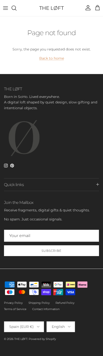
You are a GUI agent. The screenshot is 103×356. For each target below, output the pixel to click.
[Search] (16, 8)
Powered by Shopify (42, 339)
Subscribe (52, 251)
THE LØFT (21, 339)
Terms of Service (15, 309)
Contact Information (46, 309)
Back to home (51, 58)
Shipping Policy (39, 303)
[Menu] (5, 8)
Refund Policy (65, 303)
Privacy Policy (13, 303)
